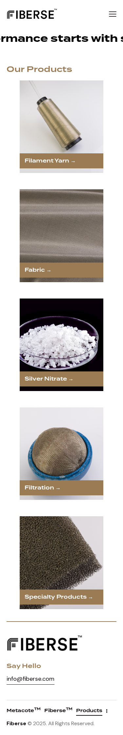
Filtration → (43, 487)
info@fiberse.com (30, 679)
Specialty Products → (59, 597)
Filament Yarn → (50, 160)
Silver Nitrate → (49, 379)
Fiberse (16, 723)
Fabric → (38, 270)
